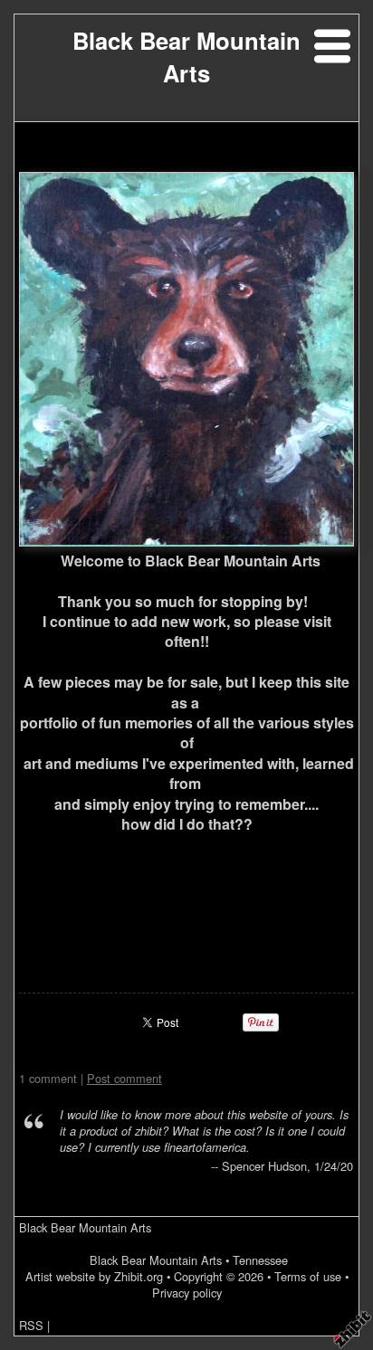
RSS (31, 1325)
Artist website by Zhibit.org (94, 1276)
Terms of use (307, 1276)
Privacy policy (187, 1292)
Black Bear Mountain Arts (186, 57)
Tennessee (260, 1260)
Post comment (124, 1078)
